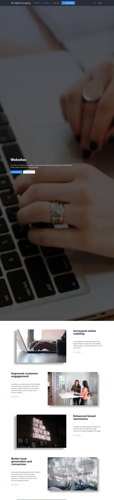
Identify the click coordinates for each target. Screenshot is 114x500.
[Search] (94, 3)
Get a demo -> (77, 352)
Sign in (100, 3)
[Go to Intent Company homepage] (21, 3)
